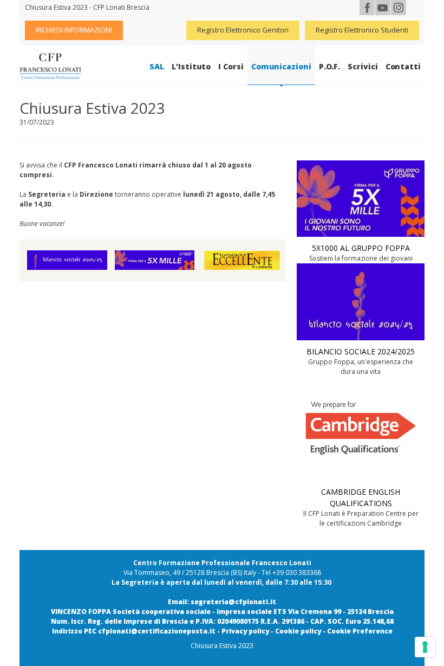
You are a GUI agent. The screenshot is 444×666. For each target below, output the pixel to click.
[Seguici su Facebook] (367, 7)
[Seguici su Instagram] (398, 7)
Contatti (403, 66)
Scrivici (362, 66)
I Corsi (230, 66)
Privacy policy (245, 631)
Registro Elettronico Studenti (362, 30)
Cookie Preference (360, 631)
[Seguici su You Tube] (382, 7)
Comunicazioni (281, 66)
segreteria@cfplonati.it (233, 601)
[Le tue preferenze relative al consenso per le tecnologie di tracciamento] (425, 647)
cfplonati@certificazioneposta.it (157, 631)
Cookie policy (298, 631)
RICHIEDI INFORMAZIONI (74, 30)
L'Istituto (191, 66)
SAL (156, 66)
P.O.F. (330, 66)
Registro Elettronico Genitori (243, 30)
